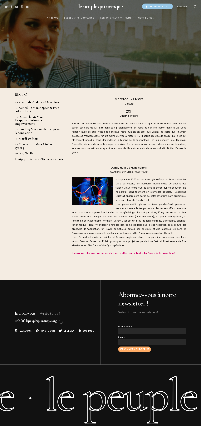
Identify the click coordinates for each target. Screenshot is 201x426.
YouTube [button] (88, 331)
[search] (195, 6)
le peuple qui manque (100, 6)
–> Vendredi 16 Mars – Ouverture (37, 102)
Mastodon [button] (48, 331)
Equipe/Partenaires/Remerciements (38, 159)
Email (121, 337)
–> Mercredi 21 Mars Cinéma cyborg (34, 146)
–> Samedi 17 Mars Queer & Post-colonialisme (37, 109)
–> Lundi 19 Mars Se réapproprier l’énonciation (37, 131)
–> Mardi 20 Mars (27, 138)
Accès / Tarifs (24, 153)
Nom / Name (125, 326)
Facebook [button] (25, 331)
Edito (21, 94)
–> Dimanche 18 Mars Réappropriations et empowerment (29, 120)
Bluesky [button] (69, 331)
